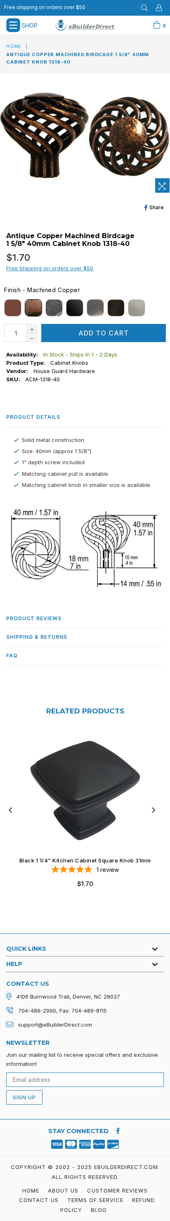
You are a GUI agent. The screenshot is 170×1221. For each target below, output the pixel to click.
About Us (63, 1190)
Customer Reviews (117, 1190)
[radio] (12, 307)
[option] (82, 816)
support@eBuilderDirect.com (55, 1024)
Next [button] (153, 810)
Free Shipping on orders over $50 (49, 268)
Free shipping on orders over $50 (44, 7)
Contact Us (39, 1200)
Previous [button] (10, 810)
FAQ (12, 655)
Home (13, 46)
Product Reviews (33, 618)
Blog (99, 1210)
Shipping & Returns (36, 637)
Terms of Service (95, 1200)
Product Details (33, 417)
